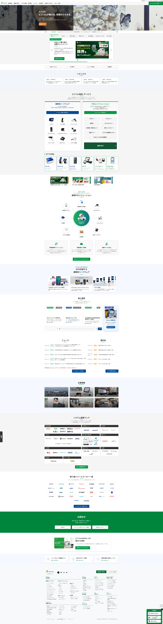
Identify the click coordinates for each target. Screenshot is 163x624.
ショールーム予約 (112, 570)
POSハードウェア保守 (99, 582)
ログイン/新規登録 (86, 607)
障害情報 (96, 585)
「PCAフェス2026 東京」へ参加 (104, 357)
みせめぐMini (73, 585)
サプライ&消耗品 (50, 593)
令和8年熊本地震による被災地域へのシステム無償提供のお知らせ (68, 348)
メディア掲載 (97, 600)
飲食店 (72, 607)
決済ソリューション (74, 595)
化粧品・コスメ (61, 607)
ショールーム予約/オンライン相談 (110, 585)
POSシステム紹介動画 (111, 602)
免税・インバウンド (108, 126)
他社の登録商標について (61, 617)
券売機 (91, 122)
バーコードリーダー (50, 586)
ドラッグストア (62, 606)
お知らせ (96, 595)
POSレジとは (109, 609)
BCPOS (60, 585)
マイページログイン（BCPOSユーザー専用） (154, 0)
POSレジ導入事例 (86, 595)
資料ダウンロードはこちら (82, 546)
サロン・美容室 (73, 609)
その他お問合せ (110, 586)
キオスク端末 (49, 585)
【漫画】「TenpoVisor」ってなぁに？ (112, 608)
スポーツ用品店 (74, 604)
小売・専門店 (49, 612)
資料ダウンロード (100, 525)
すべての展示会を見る (111, 369)
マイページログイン (99, 588)
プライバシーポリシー (51, 617)
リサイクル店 (61, 604)
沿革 (84, 580)
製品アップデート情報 (99, 601)
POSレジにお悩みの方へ (63, 581)
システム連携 (109, 595)
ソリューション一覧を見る (100, 111)
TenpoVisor (73, 591)
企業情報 (84, 579)
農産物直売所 (49, 611)
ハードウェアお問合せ (111, 579)
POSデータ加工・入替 (99, 584)
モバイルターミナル (50, 596)
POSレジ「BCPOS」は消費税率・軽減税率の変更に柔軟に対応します (68, 353)
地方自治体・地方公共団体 (51, 606)
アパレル (60, 609)
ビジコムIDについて (86, 605)
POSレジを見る (49, 24)
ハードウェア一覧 (50, 581)
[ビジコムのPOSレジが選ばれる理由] (81, 49)
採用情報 (143, 0)
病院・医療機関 (49, 607)
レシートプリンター (50, 589)
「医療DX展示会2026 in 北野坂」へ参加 (105, 348)
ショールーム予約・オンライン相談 (81, 525)
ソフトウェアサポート (99, 580)
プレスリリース (98, 597)
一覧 (117, 31)
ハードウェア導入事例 (87, 597)
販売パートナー (86, 584)
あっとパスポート (62, 597)
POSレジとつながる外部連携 (100, 135)
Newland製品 (49, 594)
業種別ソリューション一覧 (52, 604)
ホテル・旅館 (73, 606)
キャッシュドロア (50, 591)
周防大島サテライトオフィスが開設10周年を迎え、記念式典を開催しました (70, 362)
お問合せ (63, 525)
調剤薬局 (48, 609)
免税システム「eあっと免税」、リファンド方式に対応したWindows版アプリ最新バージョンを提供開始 (77, 31)
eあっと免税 (61, 596)
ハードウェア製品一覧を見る (62, 111)
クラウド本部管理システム (108, 131)
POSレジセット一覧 (67, 24)
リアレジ (60, 587)
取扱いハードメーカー (87, 587)
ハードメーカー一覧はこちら (81, 504)
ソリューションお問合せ (111, 580)
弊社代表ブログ (110, 599)
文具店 (60, 611)
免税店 (60, 612)
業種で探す (100, 144)
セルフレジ (108, 117)
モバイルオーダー (108, 122)
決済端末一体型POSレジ (91, 126)
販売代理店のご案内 (86, 585)
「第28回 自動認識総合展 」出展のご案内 (106, 353)
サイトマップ (70, 617)
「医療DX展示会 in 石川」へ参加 (104, 344)
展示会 (96, 598)
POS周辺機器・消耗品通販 (51, 597)
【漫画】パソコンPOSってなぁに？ (112, 605)
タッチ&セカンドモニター (51, 588)
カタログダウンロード (111, 582)
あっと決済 (61, 590)
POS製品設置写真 (86, 598)
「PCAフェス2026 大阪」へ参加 (104, 362)
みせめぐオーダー (74, 587)
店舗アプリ (91, 131)
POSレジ (91, 117)
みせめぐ (72, 583)
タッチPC (48, 583)
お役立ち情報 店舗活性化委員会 (111, 597)
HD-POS (60, 588)
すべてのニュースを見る (78, 369)
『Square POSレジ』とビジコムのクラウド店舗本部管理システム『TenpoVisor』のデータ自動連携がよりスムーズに (67, 344)
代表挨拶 (84, 582)
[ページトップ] (161, 605)
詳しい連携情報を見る (81, 465)
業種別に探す (57, 24)
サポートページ (98, 579)
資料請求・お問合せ (101, 570)
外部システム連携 (74, 597)
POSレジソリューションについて (81, 257)
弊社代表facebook (110, 601)
